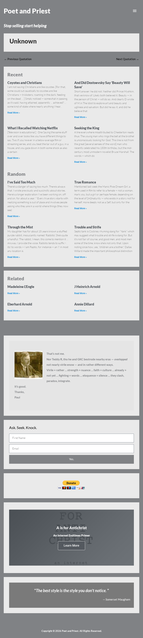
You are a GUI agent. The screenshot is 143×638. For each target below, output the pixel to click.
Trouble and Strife (87, 227)
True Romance (85, 182)
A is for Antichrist (71, 527)
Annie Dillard (84, 304)
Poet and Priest (27, 11)
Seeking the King (86, 128)
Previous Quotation (17, 59)
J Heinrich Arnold (87, 287)
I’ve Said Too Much (21, 182)
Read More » (13, 112)
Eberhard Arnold (19, 304)
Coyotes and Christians (24, 83)
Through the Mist (20, 227)
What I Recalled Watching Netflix (32, 128)
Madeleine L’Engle (20, 287)
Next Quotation (127, 59)
